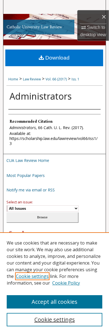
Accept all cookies (54, 301)
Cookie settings (32, 276)
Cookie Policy (66, 283)
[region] (54, 282)
